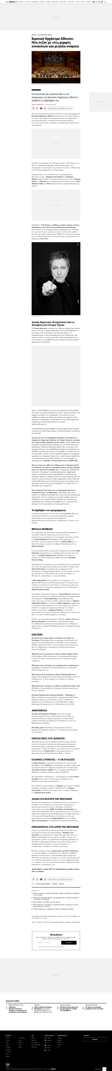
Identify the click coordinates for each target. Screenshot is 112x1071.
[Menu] (7, 2)
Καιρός (83, 1)
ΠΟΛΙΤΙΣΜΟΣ (63, 1)
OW (58, 1047)
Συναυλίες (54, 883)
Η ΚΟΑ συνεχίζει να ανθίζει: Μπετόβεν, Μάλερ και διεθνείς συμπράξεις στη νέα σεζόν (56, 894)
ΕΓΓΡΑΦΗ (94, 1039)
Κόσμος (7, 1042)
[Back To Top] (104, 1069)
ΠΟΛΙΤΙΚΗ (27, 1)
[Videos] (96, 2)
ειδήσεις (41, 871)
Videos (20, 1044)
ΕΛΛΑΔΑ (21, 1)
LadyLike (60, 1044)
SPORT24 (60, 1040)
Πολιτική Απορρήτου (36, 1044)
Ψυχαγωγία (8, 1051)
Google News (60, 869)
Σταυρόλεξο (55, 922)
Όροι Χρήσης (34, 1042)
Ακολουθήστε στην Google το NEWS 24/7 (44, 916)
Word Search (75, 922)
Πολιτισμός (8, 1049)
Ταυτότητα (34, 1040)
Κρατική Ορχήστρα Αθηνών (44, 34)
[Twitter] (37, 108)
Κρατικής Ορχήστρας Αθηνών (42, 116)
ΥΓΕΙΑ (78, 1)
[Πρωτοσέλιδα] (94, 2)
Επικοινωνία (34, 1047)
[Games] (102, 2)
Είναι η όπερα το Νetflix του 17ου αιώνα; (46, 902)
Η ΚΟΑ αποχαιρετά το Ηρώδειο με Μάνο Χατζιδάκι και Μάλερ (53, 909)
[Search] (105, 2)
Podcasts (21, 1042)
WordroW (67, 922)
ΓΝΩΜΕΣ (48, 1)
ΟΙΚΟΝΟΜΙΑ (35, 1)
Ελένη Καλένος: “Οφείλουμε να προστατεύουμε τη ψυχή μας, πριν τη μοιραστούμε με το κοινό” (56, 905)
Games (40, 922)
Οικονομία (8, 1047)
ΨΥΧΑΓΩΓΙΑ (71, 1)
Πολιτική (8, 1040)
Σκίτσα (20, 1040)
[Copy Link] (45, 108)
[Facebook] (33, 108)
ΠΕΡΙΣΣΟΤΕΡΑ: (35, 890)
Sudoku (62, 922)
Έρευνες (8, 1056)
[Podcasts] (99, 2)
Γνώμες (7, 1044)
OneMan (59, 1042)
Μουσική (34, 34)
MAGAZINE (55, 1)
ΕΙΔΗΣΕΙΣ (89, 1)
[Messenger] (41, 108)
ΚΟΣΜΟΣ (42, 1)
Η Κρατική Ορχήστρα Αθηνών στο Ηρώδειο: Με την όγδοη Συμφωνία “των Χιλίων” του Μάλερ (56, 898)
